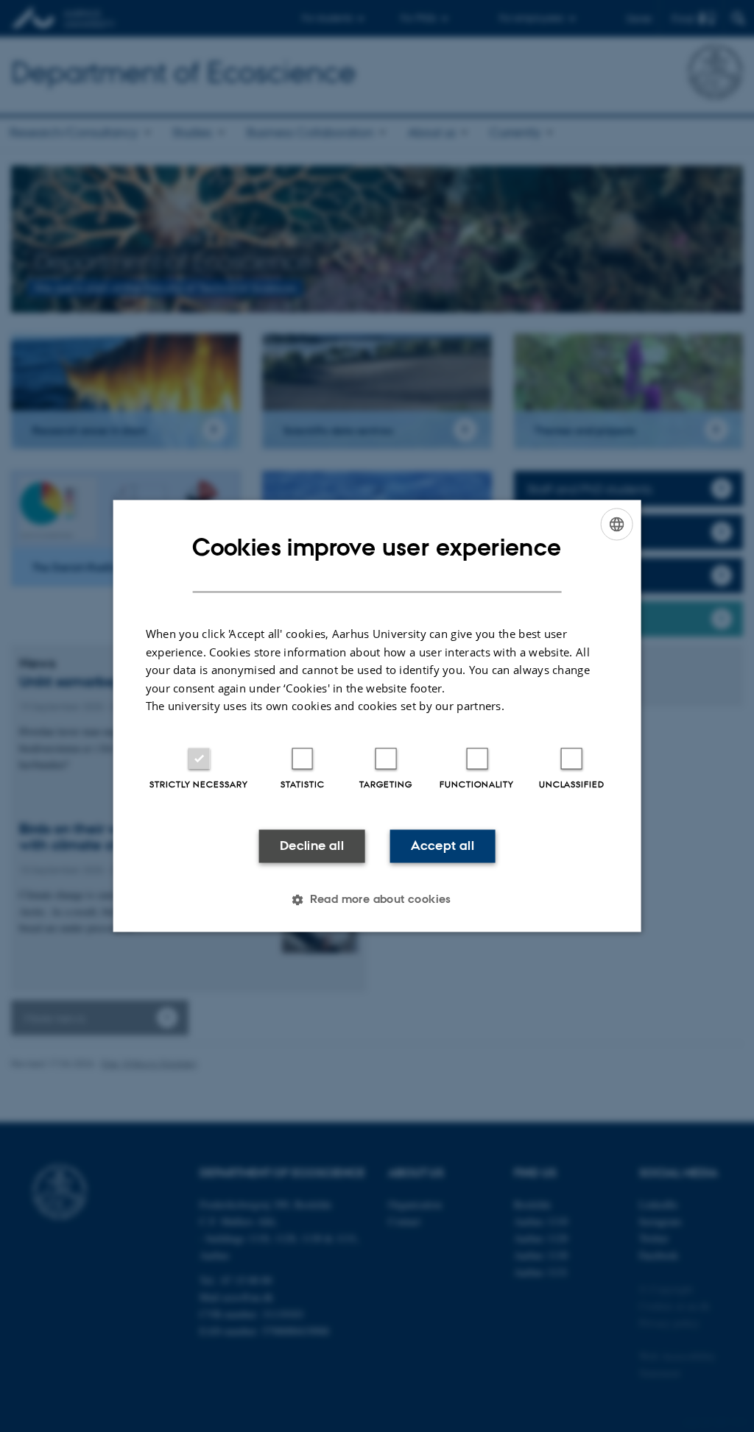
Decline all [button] (312, 845)
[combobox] (616, 524)
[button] (377, 900)
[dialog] (377, 716)
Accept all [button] (442, 845)
